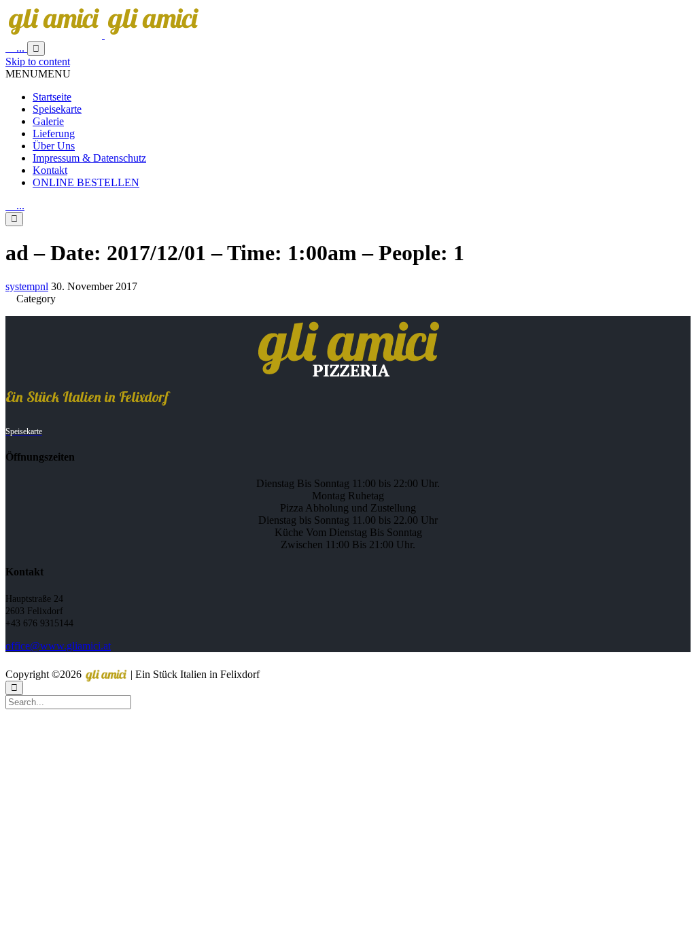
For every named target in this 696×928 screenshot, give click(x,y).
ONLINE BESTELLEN (86, 182)
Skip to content (37, 61)
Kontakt (50, 170)
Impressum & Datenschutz (89, 158)
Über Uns (54, 145)
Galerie (48, 121)
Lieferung (54, 133)
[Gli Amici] (103, 35)
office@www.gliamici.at (58, 646)
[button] (38, 73)
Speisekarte (57, 109)
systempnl (26, 286)
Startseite (52, 97)
